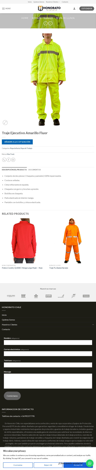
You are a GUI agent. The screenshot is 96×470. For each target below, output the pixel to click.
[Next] (94, 246)
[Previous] (2, 246)
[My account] (74, 8)
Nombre (11, 338)
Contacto (65, 2)
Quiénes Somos (38, 2)
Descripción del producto (14, 170)
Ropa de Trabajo (42, 18)
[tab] (14, 169)
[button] (90, 463)
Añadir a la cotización (17, 142)
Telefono (12, 360)
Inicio (30, 2)
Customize (18, 465)
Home (24, 18)
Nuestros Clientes (52, 2)
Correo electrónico (16, 349)
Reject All (48, 465)
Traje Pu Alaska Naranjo (58, 268)
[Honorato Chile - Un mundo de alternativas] (48, 8)
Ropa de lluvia (65, 18)
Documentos (34, 170)
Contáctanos (12, 396)
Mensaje (7, 372)
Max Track (10, 154)
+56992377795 (28, 416)
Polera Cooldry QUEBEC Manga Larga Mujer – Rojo (22, 268)
